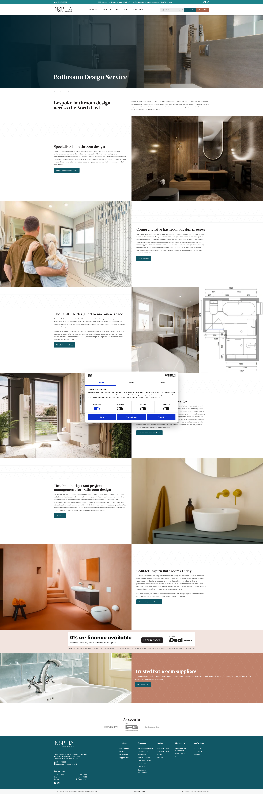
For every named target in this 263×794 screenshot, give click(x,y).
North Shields (180, 754)
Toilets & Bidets (144, 758)
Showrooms (180, 743)
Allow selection (131, 417)
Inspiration (161, 743)
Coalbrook (139, 2)
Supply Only (124, 758)
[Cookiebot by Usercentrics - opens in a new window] (166, 375)
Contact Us (198, 751)
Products (142, 743)
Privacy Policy (186, 791)
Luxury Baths (143, 751)
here (170, 2)
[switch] (120, 408)
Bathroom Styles (163, 751)
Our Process (124, 748)
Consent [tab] (101, 382)
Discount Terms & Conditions (200, 791)
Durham (178, 757)
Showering (142, 754)
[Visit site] (204, 2)
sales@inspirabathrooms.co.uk (66, 764)
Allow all (161, 417)
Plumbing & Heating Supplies (86, 791)
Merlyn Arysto (128, 2)
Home (56, 92)
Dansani (114, 2)
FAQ (195, 758)
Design (122, 751)
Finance (197, 754)
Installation (123, 754)
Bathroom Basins (144, 761)
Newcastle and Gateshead (180, 749)
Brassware (142, 764)
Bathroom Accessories (142, 771)
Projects (160, 758)
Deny (102, 417)
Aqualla (149, 2)
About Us (197, 748)
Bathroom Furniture (145, 748)
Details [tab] (131, 382)
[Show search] (163, 10)
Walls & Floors (143, 767)
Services (63, 92)
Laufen (120, 2)
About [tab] (162, 382)
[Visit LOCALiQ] (142, 791)
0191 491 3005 (61, 2)
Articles (159, 754)
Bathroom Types (163, 748)
